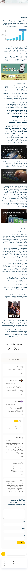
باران (19, 367)
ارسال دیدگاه (20, 543)
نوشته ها (13, 561)
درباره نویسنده (13, 565)
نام (24, 521)
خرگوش (21, 481)
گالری (13, 563)
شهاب (18, 401)
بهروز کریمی (17, 463)
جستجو (3, 553)
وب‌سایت (23, 535)
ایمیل (23, 528)
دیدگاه (23, 507)
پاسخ (22, 373)
